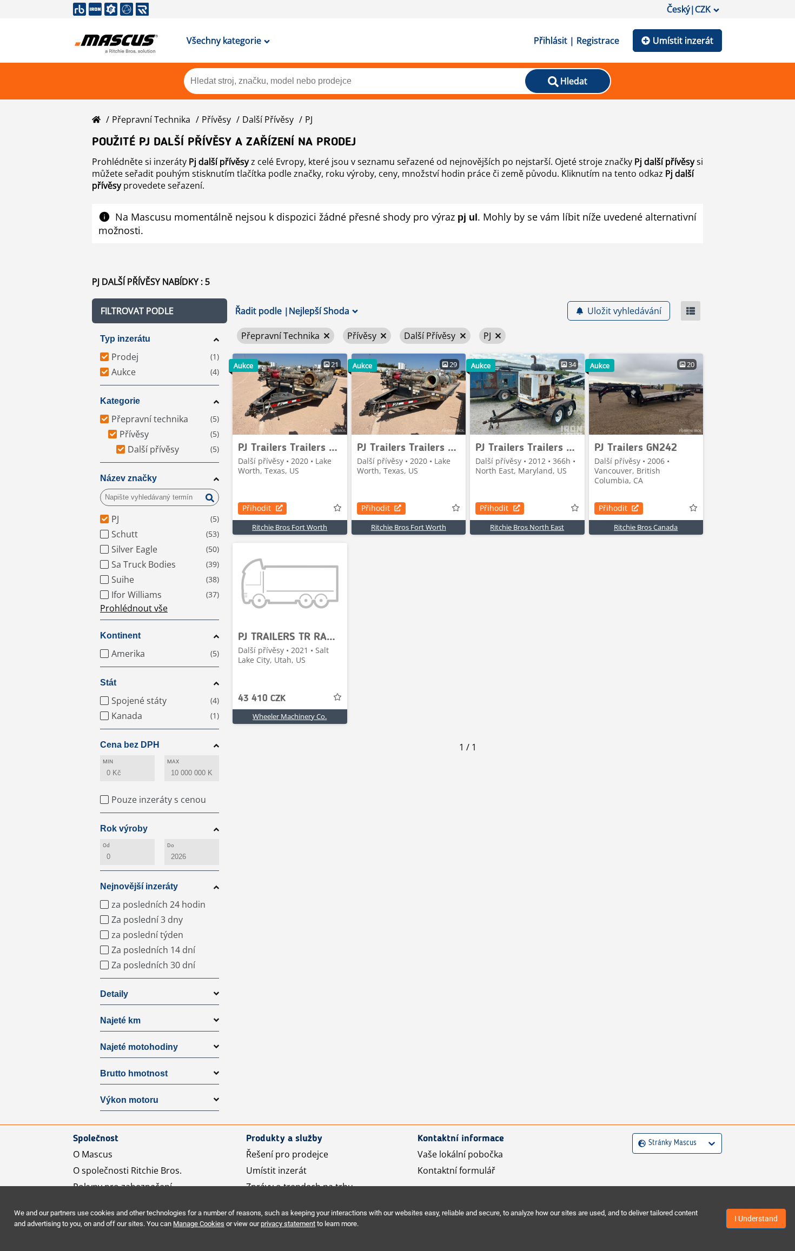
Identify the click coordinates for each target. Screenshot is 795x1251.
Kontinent (120, 635)
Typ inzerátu (125, 338)
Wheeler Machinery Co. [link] (290, 716)
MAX (173, 761)
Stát (108, 682)
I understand (756, 1218)
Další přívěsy (268, 119)
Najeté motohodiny (139, 1047)
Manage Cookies (198, 1224)
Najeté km (120, 1020)
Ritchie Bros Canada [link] (646, 527)
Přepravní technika (151, 119)
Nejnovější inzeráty (139, 886)
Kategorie (120, 400)
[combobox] (639, 1143)
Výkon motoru (129, 1099)
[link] (290, 394)
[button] (159, 310)
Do (170, 845)
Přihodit (256, 508)
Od (106, 845)
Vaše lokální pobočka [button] (460, 1154)
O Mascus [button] (92, 1154)
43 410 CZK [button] (262, 698)
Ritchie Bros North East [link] (527, 527)
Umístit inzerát (683, 40)
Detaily (114, 994)
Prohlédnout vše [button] (134, 608)
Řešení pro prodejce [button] (287, 1154)
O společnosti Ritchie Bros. (127, 1170)
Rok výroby (124, 828)
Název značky (128, 478)
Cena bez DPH (130, 744)
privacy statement (288, 1224)
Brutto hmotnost (134, 1073)
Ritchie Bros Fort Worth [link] (289, 527)
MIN (108, 761)
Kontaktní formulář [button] (456, 1170)
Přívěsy (216, 119)
